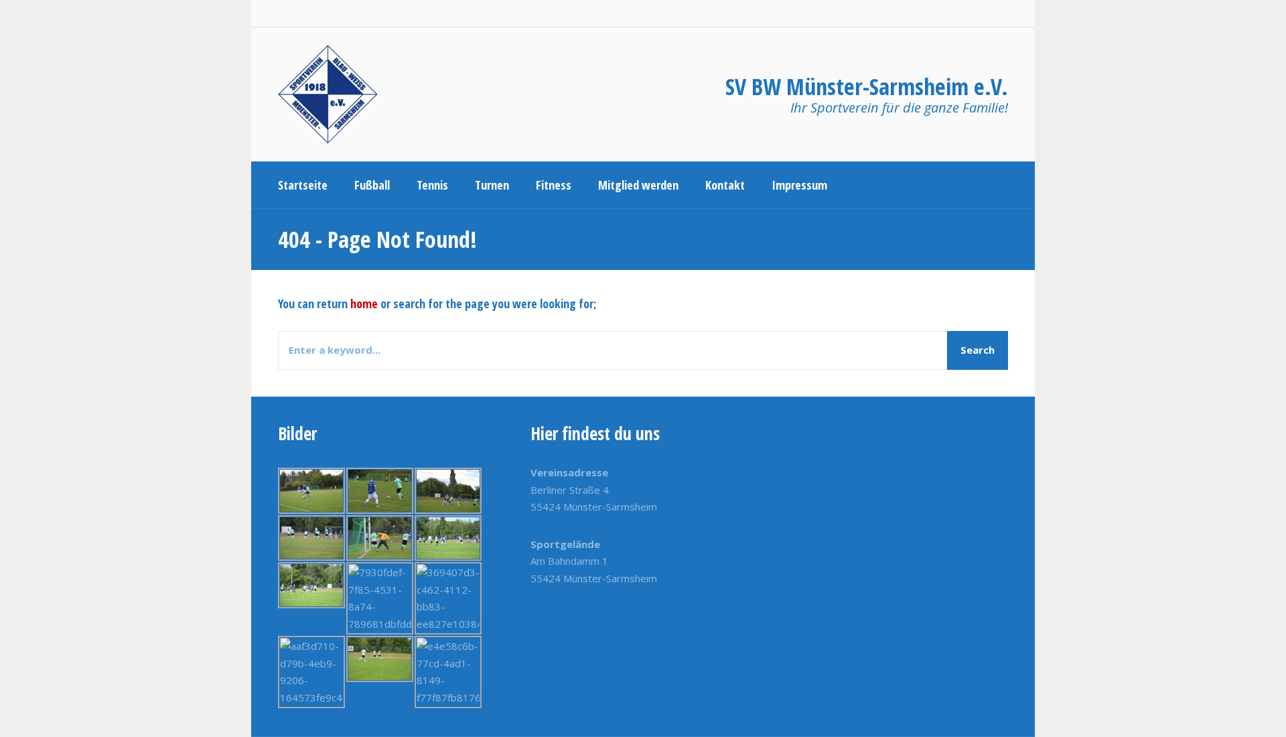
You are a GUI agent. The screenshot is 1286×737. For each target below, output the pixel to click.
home (364, 303)
